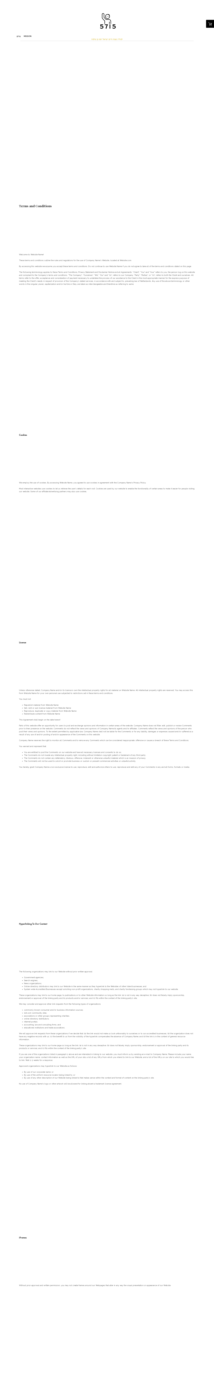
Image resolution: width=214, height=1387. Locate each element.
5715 (19, 36)
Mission (28, 36)
